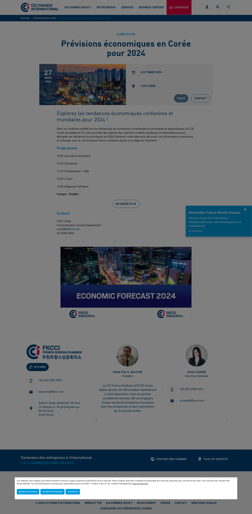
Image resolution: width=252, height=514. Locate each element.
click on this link (140, 484)
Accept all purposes (28, 491)
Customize (73, 491)
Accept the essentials (52, 491)
